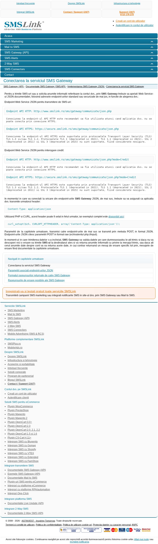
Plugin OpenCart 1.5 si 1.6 (22, 434)
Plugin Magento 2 (17, 418)
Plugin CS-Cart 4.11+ (19, 437)
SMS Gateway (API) (13, 86)
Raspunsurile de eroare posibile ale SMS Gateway (36, 280)
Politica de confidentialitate (49, 524)
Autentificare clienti (18, 397)
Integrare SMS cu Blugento (23, 441)
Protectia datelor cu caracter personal (112, 524)
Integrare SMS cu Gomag (22, 445)
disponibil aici (116, 216)
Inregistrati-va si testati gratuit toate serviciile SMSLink (41, 291)
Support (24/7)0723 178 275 (127, 13)
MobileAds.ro (15, 347)
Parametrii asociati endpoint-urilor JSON (30, 270)
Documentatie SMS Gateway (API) (27, 470)
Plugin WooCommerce (20, 406)
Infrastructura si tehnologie (127, 3)
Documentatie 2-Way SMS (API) (25, 513)
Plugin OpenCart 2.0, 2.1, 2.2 (24, 430)
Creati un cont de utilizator (130, 21)
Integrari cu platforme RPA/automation (29, 489)
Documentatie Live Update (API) (26, 503)
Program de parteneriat (21, 376)
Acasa (8, 35)
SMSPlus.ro (14, 343)
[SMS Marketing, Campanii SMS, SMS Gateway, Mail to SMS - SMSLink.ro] (22, 31)
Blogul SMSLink (17, 380)
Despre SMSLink (76, 3)
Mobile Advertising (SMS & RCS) (26, 334)
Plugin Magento (16, 414)
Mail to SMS (14, 314)
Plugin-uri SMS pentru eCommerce (27, 481)
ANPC (135, 524)
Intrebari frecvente (25, 3)
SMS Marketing (16, 310)
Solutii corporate (17, 372)
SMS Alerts (14, 322)
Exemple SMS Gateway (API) (24, 474)
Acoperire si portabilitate (21, 364)
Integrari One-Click (18, 493)
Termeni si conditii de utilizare (20, 524)
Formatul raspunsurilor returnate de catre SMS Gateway (39, 275)
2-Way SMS (14, 326)
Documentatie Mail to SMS (22, 478)
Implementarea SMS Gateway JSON (86, 86)
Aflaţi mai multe (141, 539)
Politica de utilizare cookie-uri (77, 524)
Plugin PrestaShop (18, 410)
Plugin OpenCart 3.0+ (20, 422)
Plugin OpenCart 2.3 (19, 426)
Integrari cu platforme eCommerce (27, 485)
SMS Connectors (17, 330)
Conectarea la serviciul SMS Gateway (125, 86)
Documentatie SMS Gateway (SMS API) (46, 86)
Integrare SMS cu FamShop (23, 461)
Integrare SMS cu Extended (23, 457)
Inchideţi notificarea (79, 542)
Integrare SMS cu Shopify (22, 449)
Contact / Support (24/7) (76, 12)
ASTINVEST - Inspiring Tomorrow (38, 521)
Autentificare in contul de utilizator (134, 25)
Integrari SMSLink (25, 12)
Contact (9, 74)
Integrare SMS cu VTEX (21, 453)
